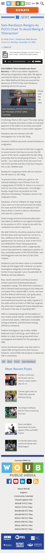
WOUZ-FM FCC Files (24, 529)
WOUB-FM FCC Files (24, 514)
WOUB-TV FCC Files (23, 503)
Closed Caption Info (23, 499)
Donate (22, 10)
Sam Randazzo (28, 361)
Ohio (10, 361)
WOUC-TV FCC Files (23, 507)
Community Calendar (23, 496)
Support (23, 492)
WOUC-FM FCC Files (24, 518)
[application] (22, 61)
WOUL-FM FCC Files (24, 525)
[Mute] (33, 61)
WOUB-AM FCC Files (24, 510)
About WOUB (24, 488)
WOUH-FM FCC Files (24, 521)
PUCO (17, 361)
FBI (3, 361)
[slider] (38, 61)
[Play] (5, 61)
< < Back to (6, 47)
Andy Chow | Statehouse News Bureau (20, 39)
